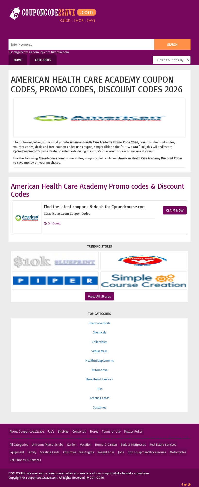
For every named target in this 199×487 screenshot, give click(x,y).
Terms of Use (111, 431)
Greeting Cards (99, 398)
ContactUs (79, 431)
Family (32, 452)
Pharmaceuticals (99, 323)
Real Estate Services (162, 444)
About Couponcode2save (27, 431)
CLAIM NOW (174, 210)
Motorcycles (178, 452)
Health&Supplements (99, 360)
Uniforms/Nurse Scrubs (47, 444)
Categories (43, 60)
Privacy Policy (133, 431)
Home (18, 60)
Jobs (100, 389)
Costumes (99, 407)
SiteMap (63, 431)
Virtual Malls (99, 351)
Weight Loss (106, 452)
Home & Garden (106, 444)
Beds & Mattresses (133, 444)
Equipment (17, 452)
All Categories (19, 444)
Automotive (100, 370)
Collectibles (99, 342)
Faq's (51, 431)
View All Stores (99, 296)
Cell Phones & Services (25, 460)
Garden (71, 444)
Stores (94, 431)
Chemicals (99, 332)
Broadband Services (99, 379)
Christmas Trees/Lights (78, 452)
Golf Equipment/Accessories (147, 452)
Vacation (85, 444)
